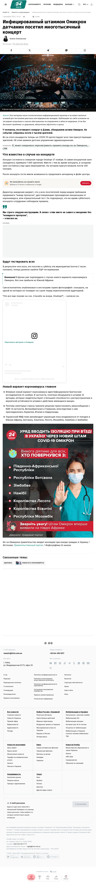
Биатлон (40, 787)
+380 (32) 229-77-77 (20, 844)
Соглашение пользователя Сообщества (43, 690)
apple (25, 857)
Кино (39, 745)
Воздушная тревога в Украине (48, 724)
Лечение (47, 4)
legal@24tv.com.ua (33, 846)
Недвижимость (14, 774)
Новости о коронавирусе (21, 12)
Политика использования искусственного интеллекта (44, 679)
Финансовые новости (15, 754)
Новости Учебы (73, 745)
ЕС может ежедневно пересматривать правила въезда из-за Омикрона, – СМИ (46, 147)
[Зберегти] (84, 50)
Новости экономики (16, 745)
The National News (20, 44)
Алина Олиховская (18, 39)
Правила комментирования (44, 695)
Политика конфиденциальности (45, 675)
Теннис (39, 784)
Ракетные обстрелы (44, 715)
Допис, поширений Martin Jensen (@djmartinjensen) (34, 379)
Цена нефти (12, 748)
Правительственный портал (29, 545)
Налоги (10, 763)
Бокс (38, 777)
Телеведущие (8, 690)
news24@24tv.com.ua (13, 653)
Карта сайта (68, 690)
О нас (5, 675)
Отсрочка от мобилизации (76, 728)
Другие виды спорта (44, 790)
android (12, 857)
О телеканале (8, 686)
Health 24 (6, 12)
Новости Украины (14, 718)
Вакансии (67, 679)
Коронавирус (34, 4)
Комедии (40, 757)
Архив (66, 686)
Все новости (12, 712)
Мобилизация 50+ (72, 718)
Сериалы (40, 760)
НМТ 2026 (69, 757)
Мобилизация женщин (74, 721)
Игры (66, 694)
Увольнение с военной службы (78, 715)
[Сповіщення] (91, 4)
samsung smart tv (52, 857)
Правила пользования (12, 698)
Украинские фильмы (44, 751)
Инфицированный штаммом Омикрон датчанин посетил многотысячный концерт (61, 12)
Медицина (58, 4)
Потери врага (42, 737)
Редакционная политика (12, 682)
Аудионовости (12, 728)
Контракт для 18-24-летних (76, 724)
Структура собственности (73, 682)
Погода (10, 731)
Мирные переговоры (45, 721)
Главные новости (14, 715)
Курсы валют (12, 751)
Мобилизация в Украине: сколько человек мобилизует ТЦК (77, 733)
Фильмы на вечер (43, 754)
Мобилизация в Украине (77, 712)
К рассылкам (80, 804)
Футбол (39, 780)
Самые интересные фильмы (47, 748)
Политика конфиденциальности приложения (45, 684)
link (51, 663)
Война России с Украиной (48, 712)
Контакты (67, 675)
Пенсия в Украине (14, 766)
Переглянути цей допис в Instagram (19, 342)
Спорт (39, 774)
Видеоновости (12, 724)
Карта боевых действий (46, 718)
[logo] (18, 4)
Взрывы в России (43, 734)
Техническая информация (43, 699)
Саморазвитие (71, 760)
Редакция (7, 679)
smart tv (39, 857)
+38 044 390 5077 (57, 653)
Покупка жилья (13, 780)
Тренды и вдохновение (16, 784)
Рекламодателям (10, 694)
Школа (68, 754)
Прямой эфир (12, 721)
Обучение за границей (74, 763)
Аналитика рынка (14, 777)
